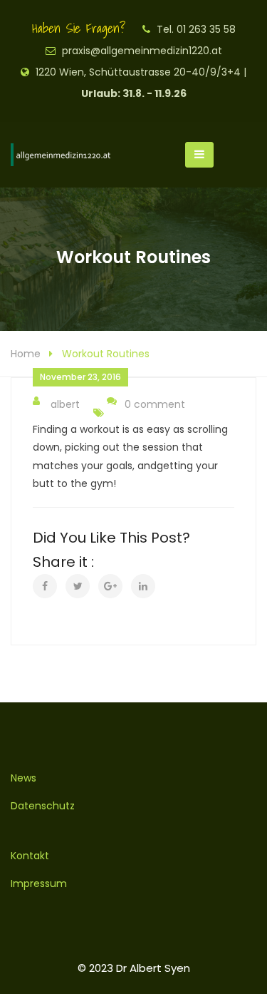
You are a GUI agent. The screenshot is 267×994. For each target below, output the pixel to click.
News (23, 778)
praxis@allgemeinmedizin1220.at (142, 50)
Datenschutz (43, 806)
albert (65, 404)
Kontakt (30, 856)
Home (26, 354)
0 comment (155, 404)
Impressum (39, 883)
